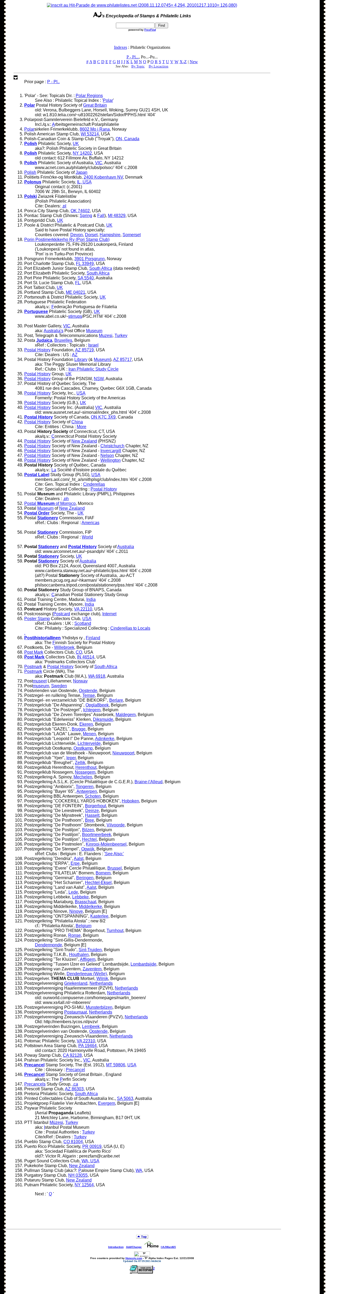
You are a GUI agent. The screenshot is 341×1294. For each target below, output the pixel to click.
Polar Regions (89, 95)
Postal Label (36, 474)
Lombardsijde (143, 964)
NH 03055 (78, 1175)
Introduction (116, 1246)
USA (81, 393)
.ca (75, 1084)
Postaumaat (75, 1012)
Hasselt (92, 815)
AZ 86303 (74, 1089)
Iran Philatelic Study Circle (93, 369)
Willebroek (64, 647)
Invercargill (110, 450)
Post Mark (33, 652)
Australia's (53, 330)
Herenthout (85, 767)
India (91, 599)
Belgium (83, 925)
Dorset (91, 234)
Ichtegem (91, 710)
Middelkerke (90, 906)
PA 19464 (87, 1045)
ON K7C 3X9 (103, 417)
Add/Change (134, 1246)
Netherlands (101, 983)
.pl (64, 206)
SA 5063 (125, 1098)
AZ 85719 (84, 350)
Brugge (79, 729)
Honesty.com (133, 1258)
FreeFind (150, 29)
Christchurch (112, 446)
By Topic (138, 66)
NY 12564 (84, 1185)
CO (79, 652)
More (81, 426)
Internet (109, 614)
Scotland (82, 623)
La (53, 470)
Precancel (34, 1065)
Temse (88, 695)
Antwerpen (86, 791)
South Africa (100, 268)
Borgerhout (95, 805)
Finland (93, 638)
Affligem (87, 959)
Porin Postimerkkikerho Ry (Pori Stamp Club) (66, 239)
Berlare (116, 700)
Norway (80, 681)
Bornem (103, 873)
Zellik (80, 762)
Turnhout (115, 930)
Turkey (121, 335)
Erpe (75, 863)
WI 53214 (90, 134)
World (87, 537)
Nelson (107, 455)
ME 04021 (75, 292)
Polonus (32, 182)
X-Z (183, 61)
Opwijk (87, 849)
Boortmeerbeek (96, 834)
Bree (89, 820)
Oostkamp (83, 748)
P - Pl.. (53, 81)
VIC (98, 162)
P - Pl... (133, 57)
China (77, 422)
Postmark (33, 666)
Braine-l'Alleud (149, 781)
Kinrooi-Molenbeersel (106, 844)
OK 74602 (80, 210)
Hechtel (89, 839)
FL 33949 (85, 263)
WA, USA (90, 1161)
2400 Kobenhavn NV (103, 177)
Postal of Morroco (50, 503)
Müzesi (56, 1122)
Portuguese (36, 311)
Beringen (85, 877)
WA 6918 (96, 676)
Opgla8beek (97, 705)
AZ (75, 354)
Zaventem (92, 969)
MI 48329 (116, 215)
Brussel (114, 868)
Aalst (78, 858)
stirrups (75, 316)
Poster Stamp (37, 618)
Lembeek (91, 1026)
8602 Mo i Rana (95, 129)
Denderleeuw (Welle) (87, 973)
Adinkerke (104, 738)
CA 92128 (72, 1055)
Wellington (110, 460)
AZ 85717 (122, 359)
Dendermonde (48, 945)
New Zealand (84, 441)
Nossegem (85, 772)
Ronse (74, 935)
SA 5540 (86, 278)
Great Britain (95, 105)
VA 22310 (86, 1041)
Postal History (37, 350)
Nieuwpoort (123, 753)
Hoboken (130, 801)
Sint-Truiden (90, 949)
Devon (76, 234)
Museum (94, 330)
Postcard (61, 614)
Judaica (44, 340)
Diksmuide (103, 719)
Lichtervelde (89, 743)
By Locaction (158, 66)
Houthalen (79, 954)
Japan (81, 172)
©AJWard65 (168, 1246)
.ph (66, 498)
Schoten (93, 796)
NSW (99, 378)
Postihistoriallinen (42, 638)
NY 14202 (82, 153)
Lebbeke (80, 897)
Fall (100, 215)
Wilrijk (102, 978)
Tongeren (85, 786)
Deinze (92, 810)
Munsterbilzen (99, 1007)
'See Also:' (114, 853)
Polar (108, 100)
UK (76, 143)
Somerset (132, 234)
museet (40, 681)
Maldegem (126, 714)
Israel (93, 345)
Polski (30, 196)
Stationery (47, 518)
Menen (89, 734)
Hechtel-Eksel (98, 882)
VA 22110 (83, 609)
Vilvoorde (116, 825)
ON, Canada (127, 138)
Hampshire (110, 234)
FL (77, 282)
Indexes (120, 47)
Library (80, 359)
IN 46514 (85, 657)
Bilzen (88, 829)
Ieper (71, 757)
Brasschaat (85, 901)
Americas (90, 522)
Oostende (88, 690)
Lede (73, 892)
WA (139, 1170)
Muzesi (105, 335)
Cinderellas (94, 484)
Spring (86, 215)
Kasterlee (99, 916)
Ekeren (86, 724)
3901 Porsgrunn (89, 258)
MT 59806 (115, 1065)
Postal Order (37, 513)
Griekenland (75, 983)
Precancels (35, 1084)
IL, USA (84, 182)
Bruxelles (63, 340)
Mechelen (83, 777)
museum (41, 686)
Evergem (106, 1103)
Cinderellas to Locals (130, 628)
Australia (125, 546)
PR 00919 (92, 1146)
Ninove (76, 911)
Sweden (59, 686)
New (194, 61)
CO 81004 (73, 1141)
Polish (30, 143)
